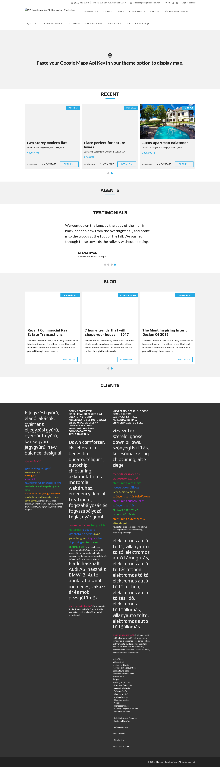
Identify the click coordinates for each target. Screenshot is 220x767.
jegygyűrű (30, 479)
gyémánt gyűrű (32, 471)
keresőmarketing (124, 492)
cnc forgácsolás (121, 697)
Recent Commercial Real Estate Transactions (48, 332)
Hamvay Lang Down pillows (126, 708)
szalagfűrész (118, 659)
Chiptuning (119, 740)
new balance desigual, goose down (42, 493)
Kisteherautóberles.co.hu (123, 673)
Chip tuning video (121, 746)
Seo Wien (74, 23)
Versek (117, 703)
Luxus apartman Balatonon (165, 143)
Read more (69, 359)
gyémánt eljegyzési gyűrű (38, 468)
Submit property (137, 23)
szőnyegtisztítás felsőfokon (131, 496)
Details (68, 164)
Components (137, 11)
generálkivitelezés (122, 688)
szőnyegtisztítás (124, 505)
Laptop (154, 11)
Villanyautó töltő (121, 694)
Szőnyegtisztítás (121, 691)
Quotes (31, 23)
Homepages (91, 11)
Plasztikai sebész (121, 700)
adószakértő (118, 662)
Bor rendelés (119, 733)
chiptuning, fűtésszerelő (129, 519)
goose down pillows (126, 487)
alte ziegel (120, 523)
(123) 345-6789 (81, 2)
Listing (108, 11)
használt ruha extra (121, 671)
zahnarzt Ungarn (121, 727)
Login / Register (188, 3)
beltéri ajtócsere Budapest (125, 718)
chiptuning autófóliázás (128, 501)
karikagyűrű (31, 475)
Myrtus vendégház (121, 665)
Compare (50, 164)
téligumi (92, 538)
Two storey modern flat (46, 143)
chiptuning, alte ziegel (127, 483)
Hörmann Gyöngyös (123, 685)
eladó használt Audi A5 (80, 606)
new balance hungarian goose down (43, 482)
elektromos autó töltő (123, 635)
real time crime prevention (124, 668)
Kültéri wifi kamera (177, 11)
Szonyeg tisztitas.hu (121, 682)
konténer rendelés (122, 711)
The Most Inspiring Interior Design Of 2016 (165, 332)
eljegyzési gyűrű (33, 461)
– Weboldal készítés (121, 721)
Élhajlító (116, 679)
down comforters (80, 525)
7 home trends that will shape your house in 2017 (107, 332)
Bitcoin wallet (118, 676)
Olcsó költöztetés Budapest (103, 23)
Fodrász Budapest (53, 23)
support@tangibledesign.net (146, 2)
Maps (121, 11)
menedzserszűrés (121, 706)
